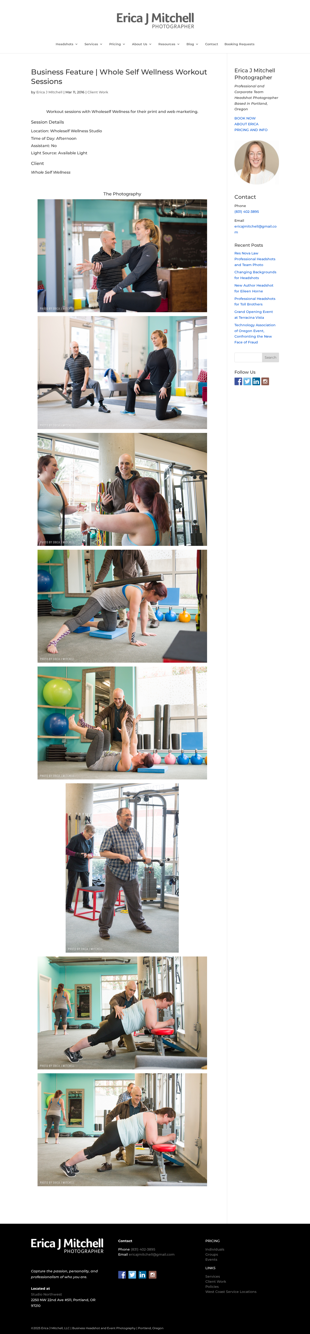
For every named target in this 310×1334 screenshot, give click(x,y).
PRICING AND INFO (251, 130)
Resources (166, 44)
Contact (211, 44)
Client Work (97, 92)
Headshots (64, 44)
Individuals (214, 1249)
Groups (211, 1254)
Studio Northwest (46, 1294)
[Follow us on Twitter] (247, 381)
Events (211, 1259)
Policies (212, 1286)
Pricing (115, 44)
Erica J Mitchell (49, 92)
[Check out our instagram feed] (265, 381)
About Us (139, 44)
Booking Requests (240, 44)
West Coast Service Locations (230, 1292)
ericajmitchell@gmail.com (152, 1254)
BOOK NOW (245, 118)
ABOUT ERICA (246, 124)
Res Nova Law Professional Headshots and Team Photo (254, 259)
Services (91, 44)
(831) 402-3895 (246, 211)
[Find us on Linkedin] (256, 381)
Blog (190, 44)
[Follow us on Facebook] (238, 381)
